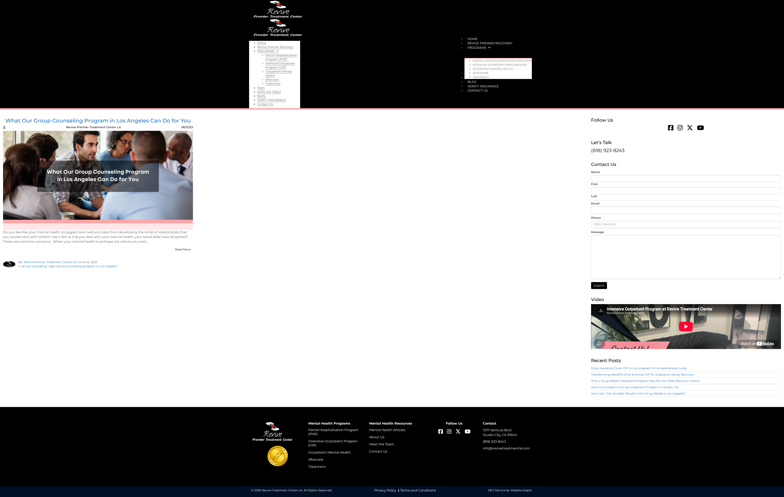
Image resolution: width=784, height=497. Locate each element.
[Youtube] (699, 128)
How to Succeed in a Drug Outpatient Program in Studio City (635, 387)
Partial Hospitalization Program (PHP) (333, 432)
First (594, 184)
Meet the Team (381, 444)
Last (594, 196)
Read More (182, 249)
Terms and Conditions (418, 490)
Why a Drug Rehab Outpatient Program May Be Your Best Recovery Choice (645, 381)
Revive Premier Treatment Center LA (50, 262)
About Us (376, 437)
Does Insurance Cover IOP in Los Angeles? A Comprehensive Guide (639, 368)
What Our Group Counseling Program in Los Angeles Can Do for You (98, 120)
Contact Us (378, 451)
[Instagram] (680, 128)
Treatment (317, 467)
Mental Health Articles (387, 430)
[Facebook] (671, 128)
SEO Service (496, 490)
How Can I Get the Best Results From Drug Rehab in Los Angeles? (638, 393)
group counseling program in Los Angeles (87, 266)
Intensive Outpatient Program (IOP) (333, 443)
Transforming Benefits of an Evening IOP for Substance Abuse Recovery (642, 374)
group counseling (34, 266)
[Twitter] (690, 128)
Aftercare (315, 459)
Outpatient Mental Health (329, 452)
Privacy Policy (385, 490)
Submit (599, 285)
